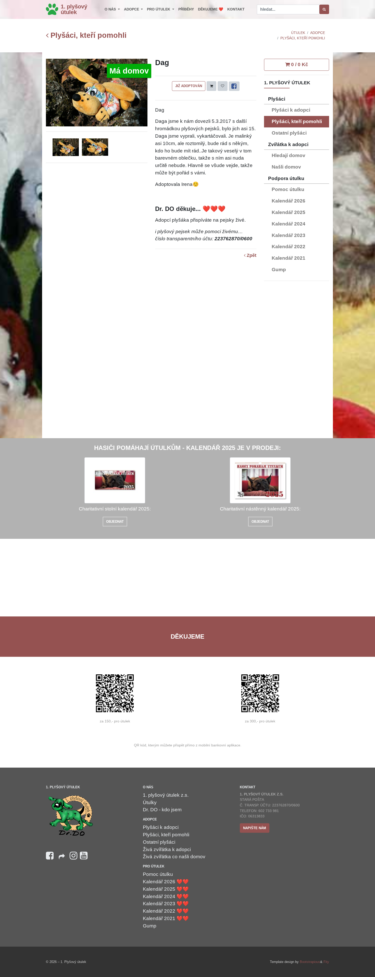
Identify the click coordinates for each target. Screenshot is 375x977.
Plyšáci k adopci (291, 110)
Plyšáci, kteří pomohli (87, 35)
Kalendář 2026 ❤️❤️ (166, 881)
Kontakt (236, 9)
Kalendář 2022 (288, 246)
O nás (111, 9)
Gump (279, 269)
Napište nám (254, 828)
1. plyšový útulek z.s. (166, 795)
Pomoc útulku (288, 189)
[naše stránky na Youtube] (84, 856)
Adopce (132, 9)
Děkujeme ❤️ (210, 9)
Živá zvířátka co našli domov (174, 856)
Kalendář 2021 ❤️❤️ (166, 918)
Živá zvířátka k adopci (167, 849)
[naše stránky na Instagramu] (73, 856)
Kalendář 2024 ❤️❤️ (166, 896)
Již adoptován (188, 86)
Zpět (250, 255)
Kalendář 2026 (288, 201)
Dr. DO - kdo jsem (162, 809)
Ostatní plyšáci (289, 133)
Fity (326, 962)
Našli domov (286, 167)
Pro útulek (159, 9)
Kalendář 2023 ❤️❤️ (166, 903)
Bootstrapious (310, 962)
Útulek (298, 33)
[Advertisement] (296, 361)
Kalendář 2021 (288, 258)
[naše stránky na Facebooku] (50, 856)
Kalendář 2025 (288, 212)
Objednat (115, 521)
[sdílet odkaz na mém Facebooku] (61, 858)
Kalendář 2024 (288, 224)
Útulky (150, 802)
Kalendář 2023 (288, 235)
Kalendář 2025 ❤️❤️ (166, 889)
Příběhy (186, 9)
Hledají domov (288, 155)
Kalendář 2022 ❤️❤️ (166, 911)
